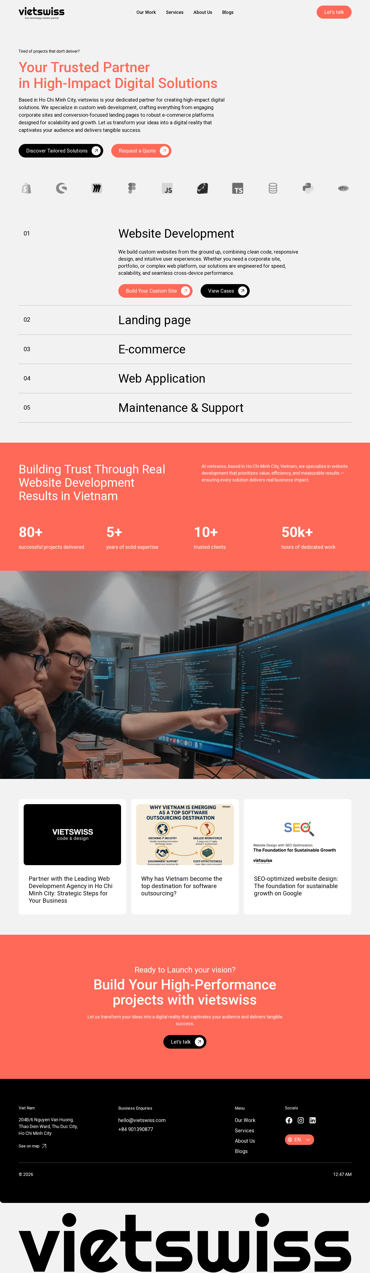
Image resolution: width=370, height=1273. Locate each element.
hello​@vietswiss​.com (142, 1120)
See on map (29, 1146)
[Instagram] (301, 1120)
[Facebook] (289, 1120)
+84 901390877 (135, 1129)
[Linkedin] (313, 1120)
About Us (203, 12)
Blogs (228, 12)
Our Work (146, 12)
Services (174, 12)
